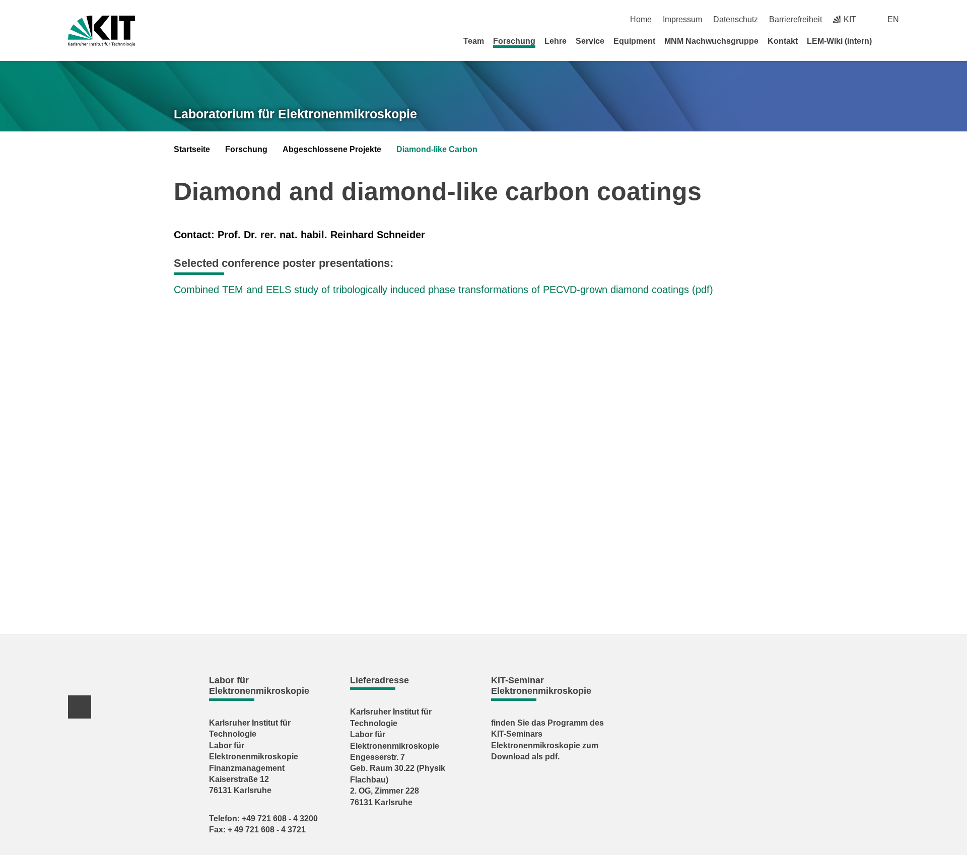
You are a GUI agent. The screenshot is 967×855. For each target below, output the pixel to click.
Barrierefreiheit (795, 19)
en (893, 19)
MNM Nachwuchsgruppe (711, 41)
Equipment (634, 41)
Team (473, 41)
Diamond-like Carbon (436, 149)
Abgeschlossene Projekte (332, 149)
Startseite (192, 149)
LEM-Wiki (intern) (839, 41)
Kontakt (783, 41)
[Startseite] (895, 41)
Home (641, 19)
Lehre (555, 41)
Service (590, 41)
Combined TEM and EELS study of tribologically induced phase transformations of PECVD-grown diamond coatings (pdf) (443, 289)
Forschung (514, 41)
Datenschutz (735, 19)
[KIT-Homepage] (101, 31)
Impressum (682, 19)
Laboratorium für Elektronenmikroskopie (295, 114)
